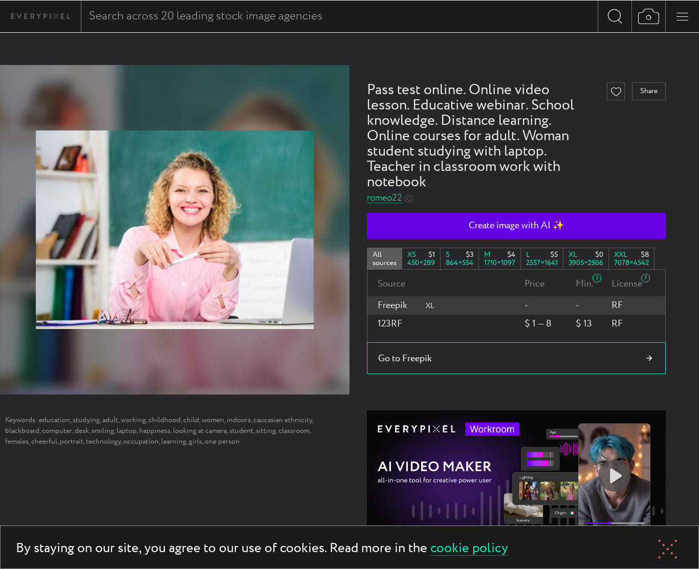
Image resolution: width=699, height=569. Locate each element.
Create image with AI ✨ (516, 225)
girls (195, 441)
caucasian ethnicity (282, 420)
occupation (141, 441)
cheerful (44, 441)
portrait (71, 441)
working (133, 420)
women (213, 420)
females (17, 441)
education (54, 420)
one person (222, 441)
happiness (154, 431)
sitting (266, 431)
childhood (164, 420)
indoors (239, 420)
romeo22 (384, 198)
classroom (294, 431)
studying (86, 420)
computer (57, 431)
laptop (127, 431)
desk (82, 431)
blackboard (22, 431)
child (191, 420)
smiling (103, 431)
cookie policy (469, 549)
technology (103, 441)
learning (173, 441)
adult (110, 420)
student (241, 431)
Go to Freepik (405, 358)
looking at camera (200, 431)
